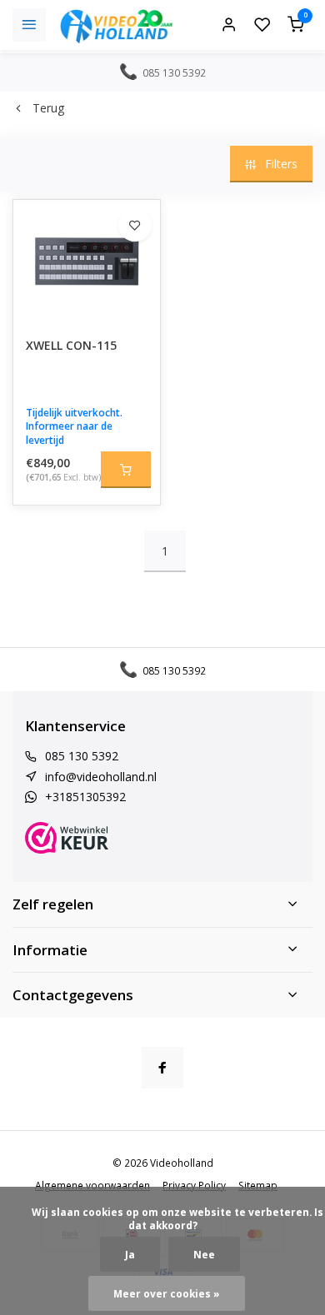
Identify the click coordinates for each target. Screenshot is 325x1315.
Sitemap (258, 1185)
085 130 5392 (81, 756)
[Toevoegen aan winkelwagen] (126, 469)
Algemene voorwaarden (92, 1185)
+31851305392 (85, 796)
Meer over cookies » (166, 1293)
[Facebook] (162, 1067)
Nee (204, 1254)
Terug (48, 108)
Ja (130, 1254)
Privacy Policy (194, 1185)
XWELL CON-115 (71, 345)
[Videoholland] (116, 25)
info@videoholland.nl (101, 777)
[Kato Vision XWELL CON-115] (86, 262)
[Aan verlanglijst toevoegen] (135, 225)
